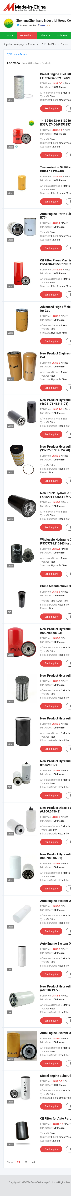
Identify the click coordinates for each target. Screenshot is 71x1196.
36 (26, 1162)
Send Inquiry (51, 108)
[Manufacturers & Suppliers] (25, 7)
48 (33, 1162)
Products (29, 35)
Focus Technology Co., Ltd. (43, 1182)
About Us (45, 35)
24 (18, 1162)
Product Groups (18, 54)
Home (10, 35)
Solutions (62, 35)
